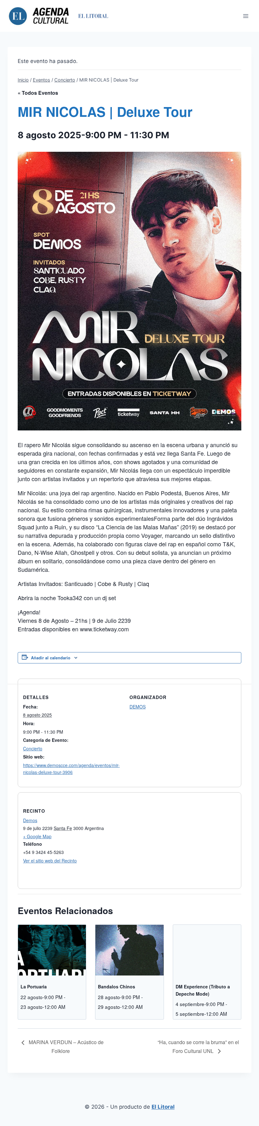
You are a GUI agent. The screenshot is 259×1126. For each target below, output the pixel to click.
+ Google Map (37, 836)
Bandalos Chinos (116, 986)
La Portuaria (34, 986)
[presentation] (52, 950)
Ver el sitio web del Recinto (50, 860)
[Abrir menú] (245, 16)
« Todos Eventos (38, 92)
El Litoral (163, 1107)
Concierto (32, 748)
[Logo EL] (93, 16)
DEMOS (138, 706)
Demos (30, 820)
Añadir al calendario (50, 658)
